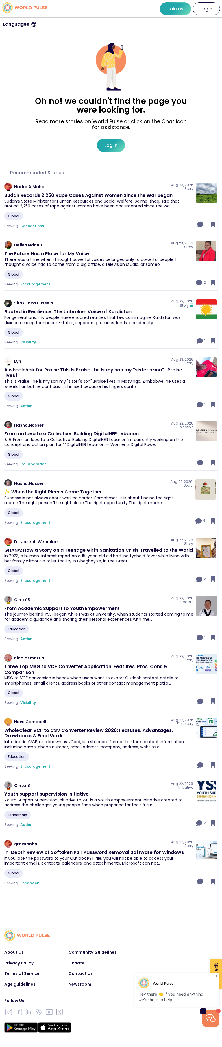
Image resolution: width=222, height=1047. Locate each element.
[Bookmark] (213, 224)
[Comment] (201, 224)
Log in (111, 145)
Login (206, 9)
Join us (175, 9)
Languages (16, 24)
